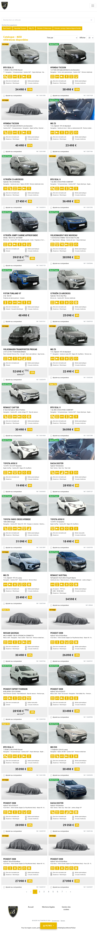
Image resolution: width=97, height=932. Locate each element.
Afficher (83, 38)
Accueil (30, 907)
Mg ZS (31, 28)
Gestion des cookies (66, 908)
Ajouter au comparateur (14, 95)
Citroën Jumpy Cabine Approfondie (67, 28)
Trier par (50, 38)
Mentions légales (48, 907)
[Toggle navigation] (92, 5)
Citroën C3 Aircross (44, 28)
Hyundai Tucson (20, 28)
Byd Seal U (7, 28)
